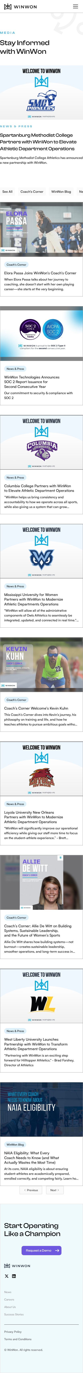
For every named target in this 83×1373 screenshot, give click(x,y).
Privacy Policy (13, 1331)
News (7, 1292)
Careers (9, 1299)
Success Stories (14, 1314)
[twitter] (6, 1276)
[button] (75, 6)
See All (7, 192)
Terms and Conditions (17, 1339)
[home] (20, 6)
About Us (10, 1307)
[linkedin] (13, 1276)
